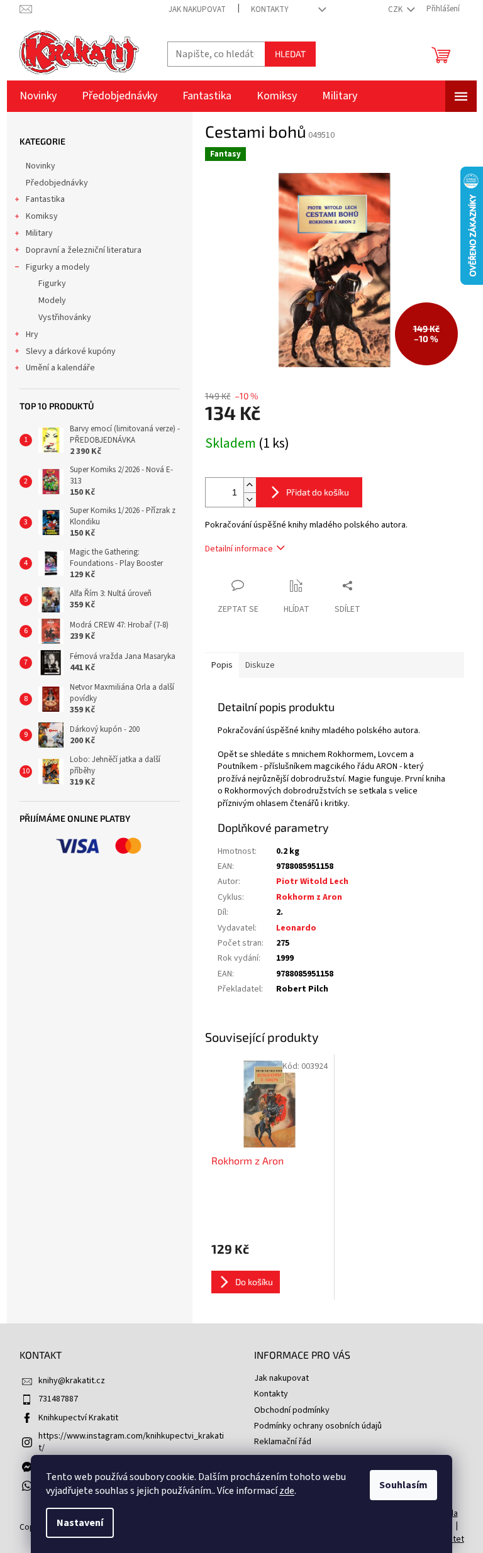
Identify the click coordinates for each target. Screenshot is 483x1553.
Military (39, 233)
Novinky (40, 166)
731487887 (58, 1399)
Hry (32, 334)
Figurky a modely (58, 267)
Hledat (290, 53)
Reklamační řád (282, 1441)
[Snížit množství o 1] (249, 499)
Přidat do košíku (317, 492)
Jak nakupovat (197, 9)
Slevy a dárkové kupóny (71, 351)
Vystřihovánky (64, 317)
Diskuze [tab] (260, 665)
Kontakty (270, 9)
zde (286, 1491)
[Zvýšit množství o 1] (249, 485)
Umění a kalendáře (60, 368)
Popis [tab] (222, 665)
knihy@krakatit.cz (71, 1380)
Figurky (52, 283)
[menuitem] (38, 96)
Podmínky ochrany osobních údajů (318, 1426)
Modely (52, 300)
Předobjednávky (57, 183)
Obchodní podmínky (292, 1410)
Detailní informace (239, 549)
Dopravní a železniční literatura (84, 250)
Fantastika (45, 199)
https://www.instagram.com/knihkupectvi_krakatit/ (131, 1442)
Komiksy (42, 216)
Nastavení (80, 1523)
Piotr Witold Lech (312, 881)
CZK (396, 9)
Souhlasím (403, 1485)
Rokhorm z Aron (309, 897)
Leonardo (296, 928)
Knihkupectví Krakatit (78, 1418)
